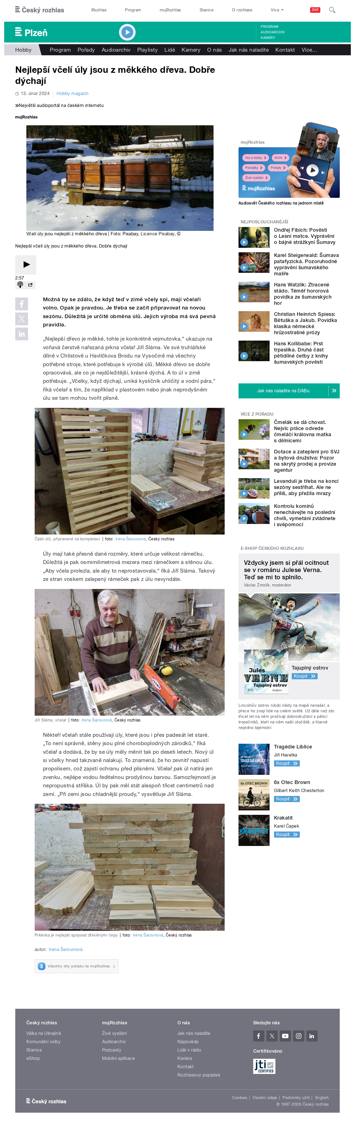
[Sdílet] (30, 285)
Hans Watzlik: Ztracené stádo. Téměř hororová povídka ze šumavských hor (302, 294)
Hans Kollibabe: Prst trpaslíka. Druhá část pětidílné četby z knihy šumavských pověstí (301, 353)
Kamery (268, 38)
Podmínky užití (296, 1097)
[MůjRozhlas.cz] (26, 117)
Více (310, 50)
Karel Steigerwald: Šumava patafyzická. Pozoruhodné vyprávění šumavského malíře (306, 264)
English (322, 1097)
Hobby (23, 50)
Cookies (239, 1097)
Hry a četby (253, 158)
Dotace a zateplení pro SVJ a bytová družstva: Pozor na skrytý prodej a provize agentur (306, 461)
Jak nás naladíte (249, 50)
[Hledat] (332, 10)
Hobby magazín (72, 93)
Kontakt (285, 50)
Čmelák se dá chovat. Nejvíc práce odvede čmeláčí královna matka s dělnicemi (302, 431)
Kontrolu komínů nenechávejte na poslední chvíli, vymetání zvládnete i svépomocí (304, 515)
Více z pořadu (257, 414)
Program (133, 10)
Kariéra (185, 1058)
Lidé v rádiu (189, 1050)
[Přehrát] (25, 264)
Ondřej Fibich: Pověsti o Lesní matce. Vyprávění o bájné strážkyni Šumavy (305, 236)
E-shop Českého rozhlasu (272, 548)
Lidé (169, 50)
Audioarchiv (273, 32)
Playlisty (147, 50)
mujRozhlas (170, 10)
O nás (214, 50)
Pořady (86, 50)
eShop (33, 1058)
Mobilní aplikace (118, 1058)
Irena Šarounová (131, 539)
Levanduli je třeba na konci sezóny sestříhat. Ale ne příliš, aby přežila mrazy (306, 487)
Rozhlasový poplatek (199, 1075)
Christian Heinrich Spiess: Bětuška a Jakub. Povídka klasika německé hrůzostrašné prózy (305, 323)
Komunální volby (43, 1041)
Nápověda (188, 1041)
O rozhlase (242, 10)
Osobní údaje (265, 1097)
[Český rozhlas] (39, 10)
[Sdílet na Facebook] (21, 304)
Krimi (278, 158)
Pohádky (251, 168)
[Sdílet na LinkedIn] (21, 334)
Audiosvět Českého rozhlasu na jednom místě (281, 203)
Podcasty (111, 1050)
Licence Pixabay (157, 233)
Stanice (207, 10)
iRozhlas (99, 10)
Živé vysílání (254, 178)
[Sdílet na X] (21, 319)
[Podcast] (20, 285)
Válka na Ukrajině (43, 1033)
